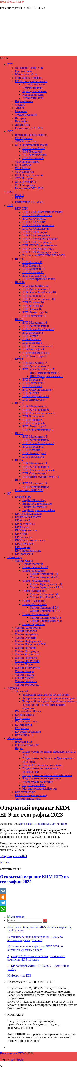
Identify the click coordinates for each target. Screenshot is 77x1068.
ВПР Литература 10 (35, 312)
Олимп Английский (35, 567)
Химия (19, 108)
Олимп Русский (32, 563)
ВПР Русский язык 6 (35, 409)
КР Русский (22, 520)
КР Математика (25, 523)
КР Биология (23, 537)
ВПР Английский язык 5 (38, 443)
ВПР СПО (21, 208)
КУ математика (25, 714)
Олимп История (25, 647)
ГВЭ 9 (19, 198)
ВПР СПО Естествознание (39, 245)
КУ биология (23, 724)
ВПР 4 (19, 460)
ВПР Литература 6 (34, 426)
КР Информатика (26, 530)
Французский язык (34, 91)
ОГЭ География (25, 185)
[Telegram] (38, 903)
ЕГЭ (10, 64)
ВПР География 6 (33, 423)
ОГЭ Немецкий (32, 151)
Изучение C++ (24, 734)
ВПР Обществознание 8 (37, 346)
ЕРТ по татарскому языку (31, 795)
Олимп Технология (27, 667)
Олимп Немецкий (33, 570)
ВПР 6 (19, 403)
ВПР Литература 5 (34, 453)
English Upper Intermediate (38, 510)
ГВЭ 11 (19, 195)
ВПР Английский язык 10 (39, 292)
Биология (21, 111)
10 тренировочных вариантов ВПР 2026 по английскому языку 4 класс (35, 948)
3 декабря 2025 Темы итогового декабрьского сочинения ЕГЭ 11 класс (36, 958)
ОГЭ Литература (25, 181)
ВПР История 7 (32, 386)
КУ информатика (26, 721)
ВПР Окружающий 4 (35, 473)
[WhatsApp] (38, 909)
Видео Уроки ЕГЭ (34, 785)
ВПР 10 (20, 282)
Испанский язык (33, 94)
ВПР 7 (19, 359)
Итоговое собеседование (31, 134)
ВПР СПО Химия (33, 222)
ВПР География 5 (33, 456)
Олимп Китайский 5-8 (44, 594)
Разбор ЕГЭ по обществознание (42, 765)
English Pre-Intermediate (37, 503)
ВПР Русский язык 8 (35, 325)
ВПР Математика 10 (35, 285)
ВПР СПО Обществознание (40, 238)
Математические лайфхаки (39, 788)
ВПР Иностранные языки (38, 279)
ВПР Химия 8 (31, 335)
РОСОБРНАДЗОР (26, 745)
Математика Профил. (28, 77)
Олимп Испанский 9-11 (45, 610)
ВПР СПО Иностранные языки (42, 211)
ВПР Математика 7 (34, 362)
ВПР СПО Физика (34, 218)
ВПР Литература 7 (34, 399)
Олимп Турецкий (33, 600)
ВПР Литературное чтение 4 (40, 476)
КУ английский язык (28, 711)
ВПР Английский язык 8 (38, 329)
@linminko (17, 916)
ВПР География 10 (34, 315)
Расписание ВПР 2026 (29, 490)
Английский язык (33, 84)
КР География (24, 553)
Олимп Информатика (28, 641)
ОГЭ (10, 131)
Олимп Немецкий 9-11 (44, 577)
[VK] (38, 891)
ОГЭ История (24, 178)
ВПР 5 (19, 433)
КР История (22, 547)
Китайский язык (32, 97)
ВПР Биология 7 (33, 379)
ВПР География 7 (33, 382)
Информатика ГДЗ (19, 975)
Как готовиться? (25, 791)
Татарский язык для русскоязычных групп (49, 698)
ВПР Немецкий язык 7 (44, 372)
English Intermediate (34, 506)
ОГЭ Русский (23, 138)
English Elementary (34, 500)
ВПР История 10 (33, 302)
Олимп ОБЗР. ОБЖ (27, 661)
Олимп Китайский (34, 590)
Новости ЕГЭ (23, 741)
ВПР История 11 (33, 272)
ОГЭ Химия (22, 168)
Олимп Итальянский (35, 614)
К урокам (13, 688)
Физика (20, 104)
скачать (4, 862)
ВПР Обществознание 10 (38, 299)
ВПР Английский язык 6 (38, 413)
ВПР (10, 205)
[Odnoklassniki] (38, 897)
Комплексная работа (28, 517)
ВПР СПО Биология (35, 228)
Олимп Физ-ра (24, 671)
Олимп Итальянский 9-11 (46, 620)
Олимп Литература (27, 651)
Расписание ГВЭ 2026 (29, 201)
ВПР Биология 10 (33, 295)
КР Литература (24, 543)
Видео (19, 748)
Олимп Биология (26, 631)
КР (9, 493)
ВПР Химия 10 (32, 309)
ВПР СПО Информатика (38, 225)
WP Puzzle (16, 1059)
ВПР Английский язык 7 (38, 369)
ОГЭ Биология (24, 171)
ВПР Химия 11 (31, 265)
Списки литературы (28, 798)
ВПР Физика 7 (31, 392)
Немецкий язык (32, 87)
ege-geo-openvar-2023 (13, 856)
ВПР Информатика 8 (35, 352)
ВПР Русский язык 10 (36, 289)
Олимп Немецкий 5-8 (44, 574)
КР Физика (22, 527)
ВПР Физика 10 (32, 305)
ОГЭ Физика (23, 165)
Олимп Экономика (27, 684)
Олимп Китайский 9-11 (45, 597)
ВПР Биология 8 (33, 332)
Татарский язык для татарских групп (46, 694)
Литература (22, 124)
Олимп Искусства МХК (30, 644)
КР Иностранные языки (30, 540)
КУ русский (22, 718)
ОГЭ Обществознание (29, 175)
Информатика (24, 101)
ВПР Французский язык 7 (46, 376)
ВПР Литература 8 (34, 356)
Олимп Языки (24, 560)
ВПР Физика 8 (31, 339)
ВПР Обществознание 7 (37, 389)
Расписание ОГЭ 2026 (29, 188)
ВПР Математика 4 (34, 463)
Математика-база (26, 74)
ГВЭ (10, 191)
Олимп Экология (26, 681)
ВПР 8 (19, 319)
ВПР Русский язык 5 (35, 439)
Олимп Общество (26, 657)
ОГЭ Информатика (27, 161)
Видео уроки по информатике (41, 778)
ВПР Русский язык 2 (35, 486)
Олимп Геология (25, 637)
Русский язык (23, 71)
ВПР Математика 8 (34, 322)
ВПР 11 (19, 258)
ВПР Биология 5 (33, 446)
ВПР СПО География (36, 235)
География (21, 121)
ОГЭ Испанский (33, 158)
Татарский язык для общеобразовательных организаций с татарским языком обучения (49, 705)
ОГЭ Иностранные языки (31, 144)
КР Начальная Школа (28, 513)
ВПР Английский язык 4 (38, 470)
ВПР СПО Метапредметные (40, 252)
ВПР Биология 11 (33, 268)
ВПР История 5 (32, 449)
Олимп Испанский (34, 604)
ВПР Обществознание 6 (37, 429)
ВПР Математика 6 (34, 406)
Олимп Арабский (33, 624)
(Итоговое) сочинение (29, 67)
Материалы (14, 738)
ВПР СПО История (34, 232)
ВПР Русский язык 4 (35, 466)
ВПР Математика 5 (34, 436)
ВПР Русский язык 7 (35, 366)
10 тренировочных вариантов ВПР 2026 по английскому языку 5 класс (35, 938)
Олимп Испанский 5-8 (44, 607)
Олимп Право (24, 664)
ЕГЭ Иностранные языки (31, 81)
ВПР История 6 (32, 419)
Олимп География (26, 634)
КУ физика (22, 728)
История (20, 118)
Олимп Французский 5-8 (46, 584)
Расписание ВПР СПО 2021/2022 (43, 255)
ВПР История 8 (32, 342)
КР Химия (21, 533)
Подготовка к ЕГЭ (12, 1)
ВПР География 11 (34, 275)
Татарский (21, 691)
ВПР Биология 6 (33, 416)
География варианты (33, 823)
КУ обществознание (28, 731)
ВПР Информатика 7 (35, 396)
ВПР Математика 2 (34, 483)
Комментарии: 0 (56, 823)
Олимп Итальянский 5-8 (45, 617)
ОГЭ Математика (26, 141)
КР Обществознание (28, 550)
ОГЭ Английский (33, 148)
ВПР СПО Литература (36, 242)
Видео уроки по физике (37, 781)
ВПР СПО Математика (37, 215)
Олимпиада (14, 557)
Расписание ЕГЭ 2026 (29, 128)
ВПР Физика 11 (32, 262)
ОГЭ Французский (34, 154)
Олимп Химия (24, 677)
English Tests (23, 496)
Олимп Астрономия (28, 627)
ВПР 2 (19, 480)
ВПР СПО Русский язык (38, 248)
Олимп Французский (36, 580)
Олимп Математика (27, 654)
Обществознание (26, 114)
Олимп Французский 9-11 (46, 587)
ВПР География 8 (33, 349)
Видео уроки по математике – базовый (47, 775)
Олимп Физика (24, 674)
